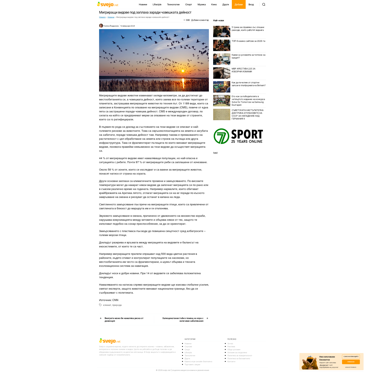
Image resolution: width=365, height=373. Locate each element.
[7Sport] (239, 136)
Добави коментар (200, 20)
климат (107, 305)
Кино (214, 4)
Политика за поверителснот (239, 355)
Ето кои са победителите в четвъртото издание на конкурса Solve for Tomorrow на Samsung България (248, 100)
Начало (102, 17)
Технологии (173, 4)
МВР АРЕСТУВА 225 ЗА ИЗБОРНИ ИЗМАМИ (243, 70)
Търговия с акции (192, 364)
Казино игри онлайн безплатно (198, 361)
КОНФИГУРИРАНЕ (350, 367)
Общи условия (233, 349)
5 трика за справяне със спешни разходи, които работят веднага (248, 28)
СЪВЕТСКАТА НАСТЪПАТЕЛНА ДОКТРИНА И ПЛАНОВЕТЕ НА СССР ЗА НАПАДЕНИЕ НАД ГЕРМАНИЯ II (247, 114)
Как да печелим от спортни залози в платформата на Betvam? (249, 84)
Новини (143, 4)
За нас (230, 343)
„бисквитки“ (323, 365)
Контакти (231, 361)
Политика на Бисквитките (238, 358)
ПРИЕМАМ (350, 362)
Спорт (188, 4)
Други (225, 4)
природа (117, 305)
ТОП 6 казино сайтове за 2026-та (248, 41)
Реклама (231, 346)
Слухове (188, 346)
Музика (202, 4)
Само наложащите (351, 356)
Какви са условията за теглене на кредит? (248, 56)
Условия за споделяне (237, 352)
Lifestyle (157, 4)
